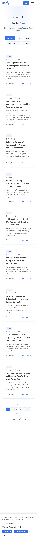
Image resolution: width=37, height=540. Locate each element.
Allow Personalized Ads (12, 527)
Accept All (7, 531)
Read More (26, 83)
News (19, 38)
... (25, 409)
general (9, 56)
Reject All (7, 536)
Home (16, 17)
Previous (19, 405)
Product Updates (13, 43)
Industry (26, 43)
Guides (28, 38)
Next (17, 414)
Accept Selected (20, 531)
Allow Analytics (9, 523)
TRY (26, 3)
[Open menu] (32, 3)
